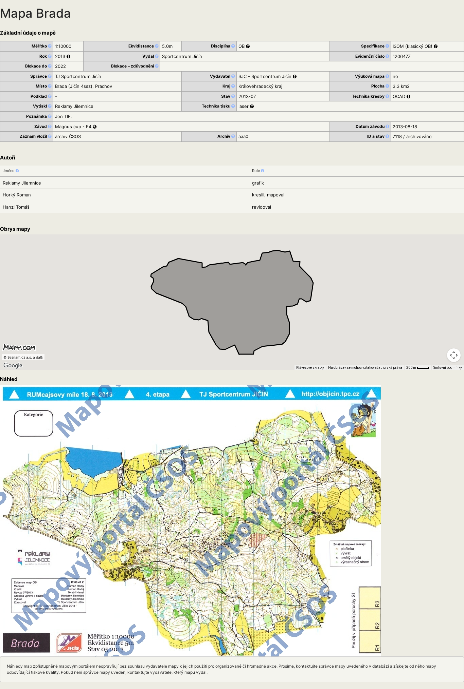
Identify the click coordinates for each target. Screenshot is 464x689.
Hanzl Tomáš (16, 207)
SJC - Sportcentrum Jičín (264, 76)
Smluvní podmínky (447, 367)
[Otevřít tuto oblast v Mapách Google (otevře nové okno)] (13, 365)
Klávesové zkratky (310, 367)
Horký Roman (17, 194)
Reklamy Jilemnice (22, 183)
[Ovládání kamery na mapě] (454, 355)
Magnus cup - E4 (74, 126)
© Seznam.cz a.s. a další (23, 357)
